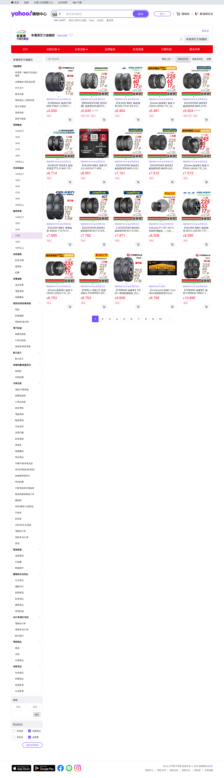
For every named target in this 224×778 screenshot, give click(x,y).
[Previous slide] (47, 81)
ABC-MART (60, 20)
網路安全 (186, 770)
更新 (210, 765)
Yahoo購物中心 (29, 14)
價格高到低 (197, 58)
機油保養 (194, 49)
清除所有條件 (32, 744)
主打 (25, 49)
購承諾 (205, 30)
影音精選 (138, 49)
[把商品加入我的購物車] (70, 120)
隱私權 (197, 770)
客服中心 (149, 770)
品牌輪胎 (110, 49)
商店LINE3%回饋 (77, 20)
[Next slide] (72, 81)
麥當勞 (109, 20)
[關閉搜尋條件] (60, 14)
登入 (162, 13)
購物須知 (174, 770)
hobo (91, 20)
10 (160, 319)
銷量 (209, 58)
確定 (37, 714)
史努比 (100, 20)
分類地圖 (208, 770)
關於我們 (161, 770)
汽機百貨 (166, 49)
